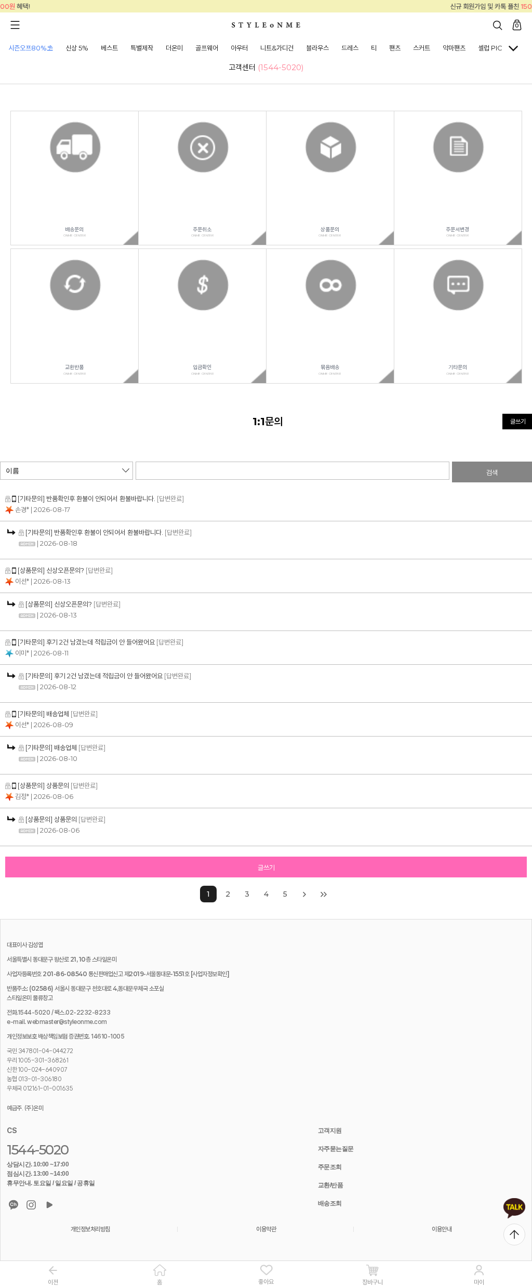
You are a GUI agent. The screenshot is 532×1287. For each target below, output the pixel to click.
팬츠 (395, 48)
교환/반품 (330, 1185)
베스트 (109, 48)
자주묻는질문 (336, 1148)
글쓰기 (266, 867)
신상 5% (76, 48)
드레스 (349, 48)
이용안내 (441, 1229)
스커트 (421, 48)
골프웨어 (206, 48)
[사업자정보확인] (210, 974)
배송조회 (330, 1203)
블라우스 (317, 48)
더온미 (174, 48)
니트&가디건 (277, 48)
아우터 (239, 48)
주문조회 (330, 1167)
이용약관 (266, 1229)
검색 (492, 472)
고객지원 (330, 1130)
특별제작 (141, 48)
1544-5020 (38, 1150)
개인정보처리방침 (90, 1229)
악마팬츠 (454, 48)
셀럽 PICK (492, 48)
